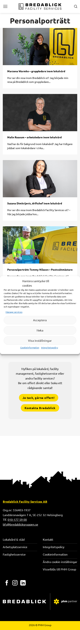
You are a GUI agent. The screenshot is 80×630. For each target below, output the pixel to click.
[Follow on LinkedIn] (23, 583)
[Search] (75, 6)
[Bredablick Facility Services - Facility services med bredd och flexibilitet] (40, 6)
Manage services (14, 311)
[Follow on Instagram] (15, 583)
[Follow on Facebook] (6, 583)
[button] (5, 6)
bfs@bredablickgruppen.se (20, 524)
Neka (40, 330)
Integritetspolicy (49, 347)
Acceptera (40, 320)
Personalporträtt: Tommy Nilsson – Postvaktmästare (40, 269)
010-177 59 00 (17, 519)
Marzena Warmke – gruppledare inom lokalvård (36, 71)
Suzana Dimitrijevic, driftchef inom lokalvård (34, 203)
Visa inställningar (40, 340)
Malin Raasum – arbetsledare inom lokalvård (34, 137)
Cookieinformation (29, 347)
